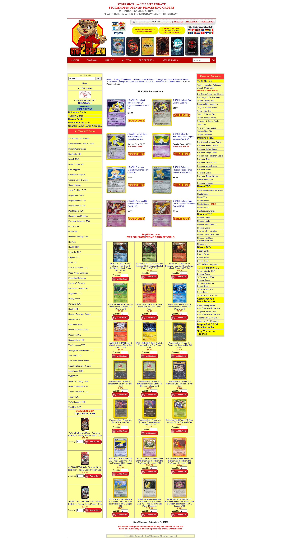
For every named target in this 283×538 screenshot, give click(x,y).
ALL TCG (126, 60)
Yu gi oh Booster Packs (207, 107)
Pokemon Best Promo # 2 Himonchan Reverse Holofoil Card (120, 383)
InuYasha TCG (74, 252)
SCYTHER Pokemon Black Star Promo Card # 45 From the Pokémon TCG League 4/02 (120, 502)
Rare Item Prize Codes (207, 231)
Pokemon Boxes (204, 173)
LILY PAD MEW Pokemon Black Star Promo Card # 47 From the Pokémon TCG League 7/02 (149, 461)
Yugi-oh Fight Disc (205, 131)
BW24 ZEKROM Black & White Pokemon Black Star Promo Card (149, 345)
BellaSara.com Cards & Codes (81, 144)
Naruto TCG (73, 309)
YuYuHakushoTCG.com (207, 295)
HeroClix (72, 242)
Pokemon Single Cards (207, 152)
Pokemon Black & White (207, 146)
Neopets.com (203, 244)
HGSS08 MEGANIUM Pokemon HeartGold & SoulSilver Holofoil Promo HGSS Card (149, 266)
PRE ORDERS (146, 60)
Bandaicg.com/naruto (206, 211)
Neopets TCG (74, 319)
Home (84, 83)
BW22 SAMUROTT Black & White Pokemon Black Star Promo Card (179, 306)
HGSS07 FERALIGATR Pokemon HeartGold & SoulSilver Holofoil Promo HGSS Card (120, 267)
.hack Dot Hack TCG (77, 190)
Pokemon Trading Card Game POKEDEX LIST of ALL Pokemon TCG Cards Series (144, 82)
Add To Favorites (85, 88)
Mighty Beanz (74, 299)
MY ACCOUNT (192, 22)
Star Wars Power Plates (78, 361)
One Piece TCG (75, 324)
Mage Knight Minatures (78, 273)
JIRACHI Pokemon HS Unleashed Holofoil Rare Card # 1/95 (137, 203)
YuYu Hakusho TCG (76, 402)
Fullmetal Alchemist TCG (79, 221)
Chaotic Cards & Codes (78, 180)
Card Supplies (74, 169)
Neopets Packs (203, 221)
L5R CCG (72, 262)
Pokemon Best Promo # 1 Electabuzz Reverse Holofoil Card (179, 345)
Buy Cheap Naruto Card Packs (210, 190)
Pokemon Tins (203, 159)
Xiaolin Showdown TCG (78, 392)
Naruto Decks (203, 207)
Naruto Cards (75, 119)
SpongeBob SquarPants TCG (80, 350)
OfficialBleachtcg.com (207, 264)
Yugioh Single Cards (205, 101)
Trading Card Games (122, 79)
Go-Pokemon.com (205, 179)
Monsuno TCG (74, 304)
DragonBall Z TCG (76, 195)
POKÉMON (92, 60)
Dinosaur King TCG (79, 122)
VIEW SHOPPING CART (85, 100)
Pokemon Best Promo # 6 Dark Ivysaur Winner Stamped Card (179, 421)
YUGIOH (75, 60)
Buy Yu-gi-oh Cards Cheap (208, 97)
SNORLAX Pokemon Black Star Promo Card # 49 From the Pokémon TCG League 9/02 (120, 462)
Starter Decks (213, 121)
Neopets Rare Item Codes (79, 314)
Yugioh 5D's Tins (204, 111)
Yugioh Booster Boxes (206, 118)
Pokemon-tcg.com (205, 183)
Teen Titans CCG (75, 371)
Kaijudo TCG (73, 257)
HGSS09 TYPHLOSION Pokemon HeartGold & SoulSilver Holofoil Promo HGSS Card (179, 266)
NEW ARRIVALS (170, 60)
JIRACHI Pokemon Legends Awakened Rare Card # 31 (138, 170)
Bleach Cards (203, 251)
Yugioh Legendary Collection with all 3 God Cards (209, 88)
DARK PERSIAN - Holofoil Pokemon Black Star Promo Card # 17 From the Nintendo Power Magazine (149, 502)
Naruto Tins (202, 197)
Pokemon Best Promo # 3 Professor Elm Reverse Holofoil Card (179, 383)
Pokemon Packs (204, 169)
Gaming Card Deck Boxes (208, 318)
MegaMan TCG (74, 293)
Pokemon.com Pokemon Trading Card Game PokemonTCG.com (161, 79)
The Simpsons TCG (76, 345)
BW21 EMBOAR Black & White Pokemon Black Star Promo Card (149, 306)
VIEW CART (157, 21)
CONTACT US (207, 22)
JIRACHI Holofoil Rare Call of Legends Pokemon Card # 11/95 (184, 203)
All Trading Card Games (78, 138)
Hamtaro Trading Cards (78, 237)
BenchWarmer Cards (77, 149)
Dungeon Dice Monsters (207, 104)
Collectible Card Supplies (208, 321)
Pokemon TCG (74, 335)
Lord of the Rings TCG (78, 268)
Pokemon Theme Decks (207, 176)
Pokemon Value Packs (207, 166)
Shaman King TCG (76, 340)
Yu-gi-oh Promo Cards (206, 128)
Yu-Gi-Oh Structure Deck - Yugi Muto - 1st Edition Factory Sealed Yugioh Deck (85, 434)
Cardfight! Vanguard (76, 175)
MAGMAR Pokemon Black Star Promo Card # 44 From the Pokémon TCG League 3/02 (179, 461)
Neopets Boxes (203, 228)
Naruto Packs (203, 201)
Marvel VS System (76, 283)
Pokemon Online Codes (78, 330)
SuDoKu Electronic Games (79, 366)
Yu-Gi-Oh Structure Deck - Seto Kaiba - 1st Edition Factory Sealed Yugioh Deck (85, 502)
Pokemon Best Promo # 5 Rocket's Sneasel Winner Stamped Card (149, 422)
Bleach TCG (73, 159)
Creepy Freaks (74, 185)
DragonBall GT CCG (77, 200)
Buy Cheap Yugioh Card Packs (210, 94)
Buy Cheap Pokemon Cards (209, 142)
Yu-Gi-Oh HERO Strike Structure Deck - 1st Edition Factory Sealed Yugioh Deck (85, 468)
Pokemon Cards (77, 112)
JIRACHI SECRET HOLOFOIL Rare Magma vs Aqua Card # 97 (183, 136)
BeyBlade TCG (74, 154)
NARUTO (109, 60)
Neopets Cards (203, 218)
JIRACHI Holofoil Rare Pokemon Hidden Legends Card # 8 (137, 136)
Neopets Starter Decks (207, 224)
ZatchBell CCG (74, 407)
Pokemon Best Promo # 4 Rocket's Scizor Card (120, 421)
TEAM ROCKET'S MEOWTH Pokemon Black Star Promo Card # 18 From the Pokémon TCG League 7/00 (179, 502)
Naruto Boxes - (206, 204)
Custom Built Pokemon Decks (210, 156)
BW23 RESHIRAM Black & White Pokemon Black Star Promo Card (120, 345)
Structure (201, 121)
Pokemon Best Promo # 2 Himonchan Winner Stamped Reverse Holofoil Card (149, 383)
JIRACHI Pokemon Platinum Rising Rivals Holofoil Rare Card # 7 (182, 170)
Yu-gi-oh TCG (204, 81)
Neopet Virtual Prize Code (208, 235)
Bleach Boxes (203, 258)
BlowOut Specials (76, 164)
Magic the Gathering (77, 278)
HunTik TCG (73, 247)
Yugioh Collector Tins (206, 114)
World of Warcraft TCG (78, 386)
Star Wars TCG (75, 355)
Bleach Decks (203, 261)
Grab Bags (73, 231)
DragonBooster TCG (77, 206)
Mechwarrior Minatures (78, 288)
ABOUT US (178, 22)
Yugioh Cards (76, 116)
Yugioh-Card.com (204, 135)
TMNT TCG (73, 376)
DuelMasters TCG (76, 211)
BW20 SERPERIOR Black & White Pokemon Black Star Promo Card (120, 306)
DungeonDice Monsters (78, 216)
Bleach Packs (203, 254)
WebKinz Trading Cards (78, 381)
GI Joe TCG (73, 226)
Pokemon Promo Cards (207, 163)
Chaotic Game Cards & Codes (85, 126)
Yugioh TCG (73, 397)
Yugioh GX (201, 124)
